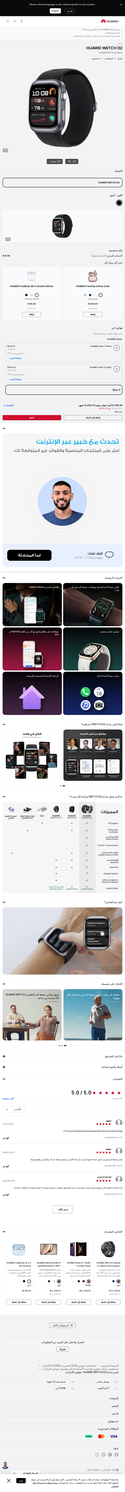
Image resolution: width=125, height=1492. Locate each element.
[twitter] (110, 1455)
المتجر (115, 1406)
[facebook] (116, 1455)
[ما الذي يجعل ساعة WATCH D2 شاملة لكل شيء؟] (62, 847)
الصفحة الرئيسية (109, 1365)
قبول (21, 1480)
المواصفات (108, 58)
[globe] (117, 1470)
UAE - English (93, 1470)
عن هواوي (113, 1421)
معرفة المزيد (15, 358)
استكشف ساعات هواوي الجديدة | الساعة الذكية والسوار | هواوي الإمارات (80, 1369)
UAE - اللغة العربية (108, 1470)
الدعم (115, 1413)
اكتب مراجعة (8, 1098)
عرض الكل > (62, 1209)
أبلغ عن (6, 1138)
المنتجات (113, 1398)
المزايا (119, 58)
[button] (21, 21)
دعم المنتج (96, 58)
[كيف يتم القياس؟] (62, 941)
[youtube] (103, 1455)
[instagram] (97, 1455)
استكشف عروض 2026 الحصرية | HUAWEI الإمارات (68, 1365)
